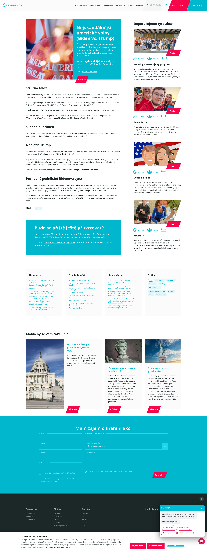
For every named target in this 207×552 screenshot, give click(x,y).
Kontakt (139, 5)
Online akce (108, 5)
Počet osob (45, 462)
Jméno (43, 433)
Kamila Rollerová (89, 71)
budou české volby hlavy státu (60, 242)
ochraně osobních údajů (48, 481)
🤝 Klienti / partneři (185, 533)
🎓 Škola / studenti (169, 533)
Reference (120, 5)
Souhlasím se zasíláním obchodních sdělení (59, 473)
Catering (57, 519)
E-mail (43, 443)
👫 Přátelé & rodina (183, 527)
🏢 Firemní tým (168, 527)
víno (151, 295)
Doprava (57, 522)
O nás (130, 5)
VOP (83, 526)
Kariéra (85, 519)
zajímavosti (161, 295)
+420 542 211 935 (179, 5)
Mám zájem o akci (93, 443)
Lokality (85, 513)
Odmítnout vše (155, 545)
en (148, 5)
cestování (160, 280)
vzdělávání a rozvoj (157, 291)
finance (152, 284)
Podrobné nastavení (175, 545)
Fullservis (57, 513)
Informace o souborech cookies (58, 547)
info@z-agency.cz (197, 5)
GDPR (84, 522)
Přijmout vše (137, 545)
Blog (83, 516)
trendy (38, 208)
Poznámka (91, 453)
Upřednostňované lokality (96, 433)
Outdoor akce (81, 5)
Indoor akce (95, 5)
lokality (162, 284)
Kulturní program (60, 526)
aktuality (170, 280)
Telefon (43, 453)
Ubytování (58, 516)
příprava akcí (154, 287)
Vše (150, 280)
